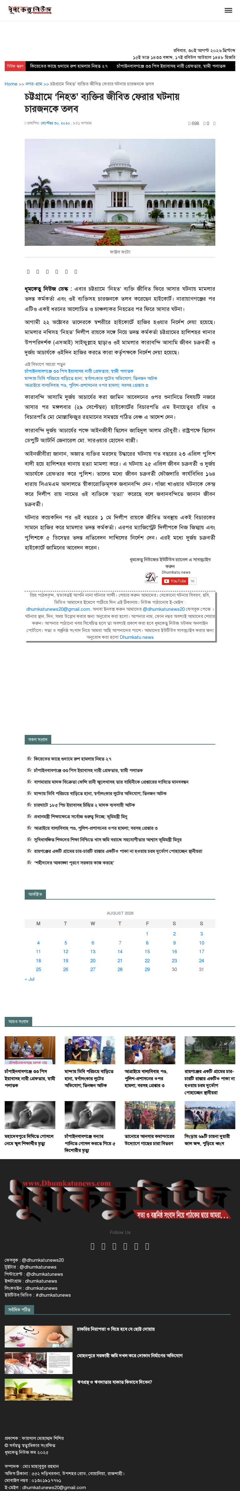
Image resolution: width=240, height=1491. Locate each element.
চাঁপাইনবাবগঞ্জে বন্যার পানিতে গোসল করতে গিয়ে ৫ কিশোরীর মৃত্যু (90, 1143)
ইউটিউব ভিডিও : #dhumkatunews (38, 1295)
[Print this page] (214, 123)
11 (38, 951)
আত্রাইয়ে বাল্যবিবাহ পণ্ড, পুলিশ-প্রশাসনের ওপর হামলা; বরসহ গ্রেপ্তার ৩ (86, 385)
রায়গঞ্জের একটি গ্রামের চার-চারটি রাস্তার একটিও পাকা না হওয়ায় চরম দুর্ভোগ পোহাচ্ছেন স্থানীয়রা (118, 851)
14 (120, 951)
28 (120, 969)
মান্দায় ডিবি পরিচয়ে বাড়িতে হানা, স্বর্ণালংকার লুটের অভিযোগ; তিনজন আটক (91, 378)
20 (92, 961)
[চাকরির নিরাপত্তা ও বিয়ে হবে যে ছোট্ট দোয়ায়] (38, 1337)
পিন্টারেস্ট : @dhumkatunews (34, 1274)
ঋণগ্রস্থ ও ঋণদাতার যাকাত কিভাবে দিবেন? (114, 1382)
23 (174, 961)
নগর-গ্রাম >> (38, 84)
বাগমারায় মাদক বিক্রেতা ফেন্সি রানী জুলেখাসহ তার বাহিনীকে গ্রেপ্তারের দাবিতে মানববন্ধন (111, 782)
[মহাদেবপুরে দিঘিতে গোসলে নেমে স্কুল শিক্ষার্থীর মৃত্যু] (30, 1115)
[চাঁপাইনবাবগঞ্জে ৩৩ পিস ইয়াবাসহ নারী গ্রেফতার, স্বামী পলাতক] (30, 1050)
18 (38, 961)
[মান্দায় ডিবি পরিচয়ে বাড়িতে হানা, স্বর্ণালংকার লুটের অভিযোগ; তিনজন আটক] (90, 1050)
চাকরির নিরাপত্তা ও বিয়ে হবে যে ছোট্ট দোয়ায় (116, 1329)
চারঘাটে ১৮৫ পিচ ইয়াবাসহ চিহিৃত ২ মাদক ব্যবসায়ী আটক (84, 805)
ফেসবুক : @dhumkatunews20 (34, 1260)
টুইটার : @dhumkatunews (31, 1267)
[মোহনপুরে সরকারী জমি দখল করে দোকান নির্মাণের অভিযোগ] (38, 1363)
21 (120, 961)
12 (65, 951)
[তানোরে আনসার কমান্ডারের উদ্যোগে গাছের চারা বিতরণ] (150, 1115)
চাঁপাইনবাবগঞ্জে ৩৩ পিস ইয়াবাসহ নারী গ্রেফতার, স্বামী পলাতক (171, 66)
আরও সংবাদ (18, 1021)
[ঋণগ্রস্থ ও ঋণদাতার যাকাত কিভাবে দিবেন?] (38, 1390)
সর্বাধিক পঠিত (19, 1310)
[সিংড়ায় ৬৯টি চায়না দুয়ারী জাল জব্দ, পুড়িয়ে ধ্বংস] (210, 1115)
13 (92, 951)
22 (147, 961)
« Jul (29, 979)
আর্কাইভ (35, 894)
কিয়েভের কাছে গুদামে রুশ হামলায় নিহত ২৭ (69, 66)
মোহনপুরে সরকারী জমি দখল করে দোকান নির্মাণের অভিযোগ (129, 1355)
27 (92, 969)
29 (147, 969)
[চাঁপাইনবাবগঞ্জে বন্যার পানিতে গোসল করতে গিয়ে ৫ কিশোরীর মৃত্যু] (90, 1115)
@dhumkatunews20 (164, 609)
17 (201, 951)
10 (201, 943)
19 (65, 961)
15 (147, 951)
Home (11, 84)
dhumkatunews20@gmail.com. (59, 609)
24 (201, 961)
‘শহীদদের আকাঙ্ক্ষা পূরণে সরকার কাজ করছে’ (74, 863)
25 (38, 969)
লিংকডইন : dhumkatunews (31, 1288)
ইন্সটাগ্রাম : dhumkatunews (31, 1281)
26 (65, 969)
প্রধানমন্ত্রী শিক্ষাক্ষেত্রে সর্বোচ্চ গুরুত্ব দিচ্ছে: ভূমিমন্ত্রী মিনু (80, 816)
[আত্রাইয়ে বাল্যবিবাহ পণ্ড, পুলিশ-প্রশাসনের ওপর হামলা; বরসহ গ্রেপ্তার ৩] (150, 1050)
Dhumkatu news (137, 637)
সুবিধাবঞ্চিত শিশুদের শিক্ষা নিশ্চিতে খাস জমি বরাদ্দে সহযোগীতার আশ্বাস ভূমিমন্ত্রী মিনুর (108, 840)
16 (174, 951)
